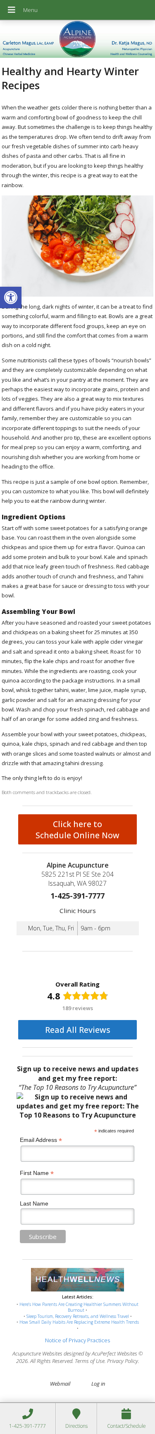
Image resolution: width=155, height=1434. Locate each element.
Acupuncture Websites (37, 1353)
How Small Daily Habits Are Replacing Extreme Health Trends (79, 1322)
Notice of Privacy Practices (77, 1340)
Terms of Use (90, 1361)
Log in (98, 1383)
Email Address (41, 1140)
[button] (10, 297)
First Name (37, 1173)
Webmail (60, 1383)
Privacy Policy (122, 1361)
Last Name (34, 1203)
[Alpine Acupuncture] (77, 40)
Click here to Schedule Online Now (77, 829)
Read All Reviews (77, 1029)
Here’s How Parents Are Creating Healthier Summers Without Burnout (78, 1307)
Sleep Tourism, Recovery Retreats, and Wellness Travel (77, 1316)
